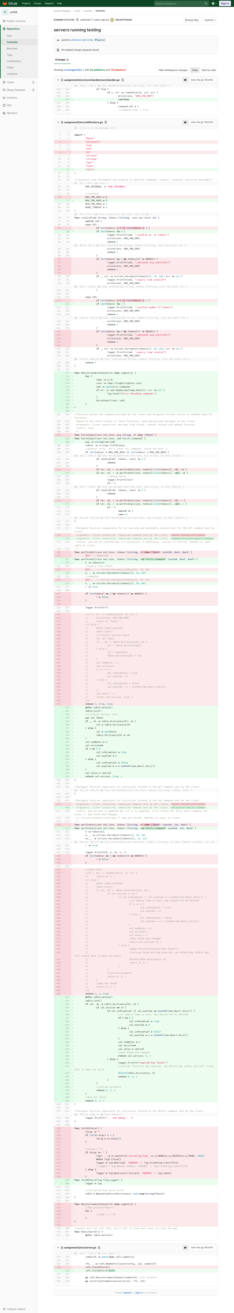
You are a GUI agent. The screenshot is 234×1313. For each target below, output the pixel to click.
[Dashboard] (10, 3)
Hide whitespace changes (173, 70)
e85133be (87, 40)
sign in (139, 1292)
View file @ (202, 79)
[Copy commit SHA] (77, 20)
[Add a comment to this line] (54, 89)
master (101, 40)
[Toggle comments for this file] (185, 79)
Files (9, 35)
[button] (19, 1309)
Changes (61, 59)
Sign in (225, 3)
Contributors (14, 61)
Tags (9, 54)
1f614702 (100, 11)
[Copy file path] (122, 80)
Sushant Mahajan (62, 11)
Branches (12, 48)
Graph (10, 67)
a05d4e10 (76, 40)
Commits (12, 42)
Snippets (49, 3)
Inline (195, 70)
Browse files (192, 19)
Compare (12, 73)
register (127, 1292)
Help (59, 3)
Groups (37, 3)
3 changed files (73, 69)
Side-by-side (208, 70)
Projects (26, 3)
